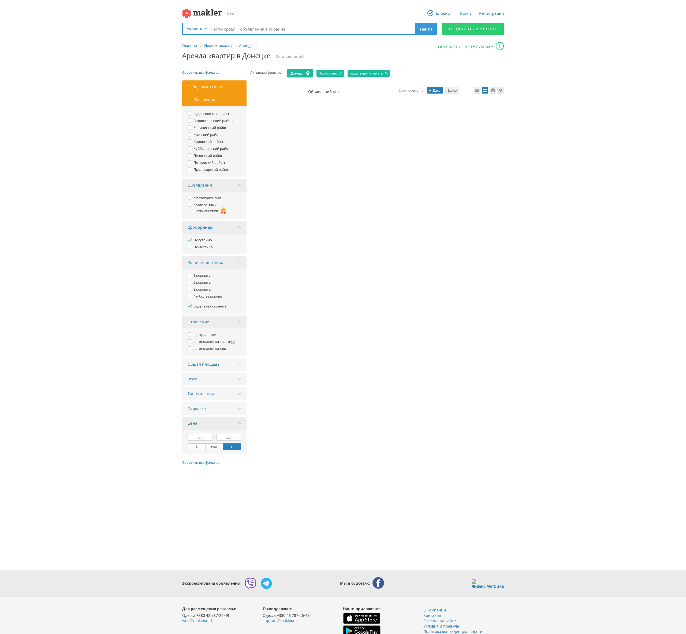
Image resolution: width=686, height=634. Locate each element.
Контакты (432, 615)
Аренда (246, 45)
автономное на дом (210, 348)
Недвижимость (218, 45)
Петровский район (209, 162)
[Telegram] (266, 583)
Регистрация (491, 13)
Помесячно (203, 246)
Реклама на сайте (439, 620)
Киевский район (207, 134)
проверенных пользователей (206, 207)
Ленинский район (208, 155)
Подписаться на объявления (207, 93)
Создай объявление (473, 28)
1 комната (201, 275)
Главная (189, 45)
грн (214, 446)
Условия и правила (441, 626)
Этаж (192, 378)
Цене (452, 90)
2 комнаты (202, 282)
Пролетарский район (211, 169)
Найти (426, 29)
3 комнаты (202, 289)
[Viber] (250, 583)
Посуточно (202, 240)
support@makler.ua (280, 620)
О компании (434, 610)
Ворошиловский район (213, 120)
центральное (204, 334)
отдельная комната (209, 306)
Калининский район (210, 127)
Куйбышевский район (211, 148)
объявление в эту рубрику (465, 46)
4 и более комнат (207, 296)
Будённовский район (211, 113)
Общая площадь (203, 364)
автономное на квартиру (214, 341)
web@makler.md (197, 620)
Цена (192, 423)
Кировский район (208, 141)
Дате (436, 90)
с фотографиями (207, 197)
